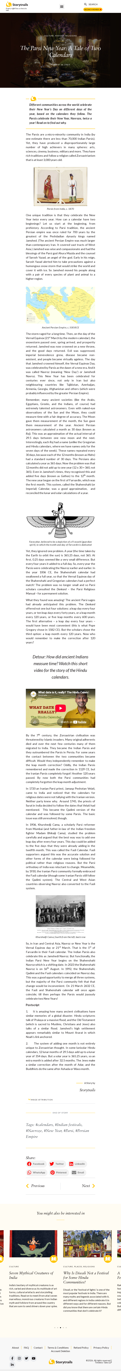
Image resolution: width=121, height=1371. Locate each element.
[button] (61, 6)
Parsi (69, 1131)
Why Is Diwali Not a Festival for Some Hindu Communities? (86, 1277)
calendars (45, 1125)
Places (78, 1266)
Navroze (35, 1131)
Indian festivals (69, 1125)
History (59, 36)
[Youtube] (33, 1358)
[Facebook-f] (12, 1358)
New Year (53, 1131)
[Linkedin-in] (12, 1365)
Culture (49, 36)
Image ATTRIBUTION (42, 1099)
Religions (71, 36)
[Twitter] (26, 1358)
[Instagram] (19, 1358)
